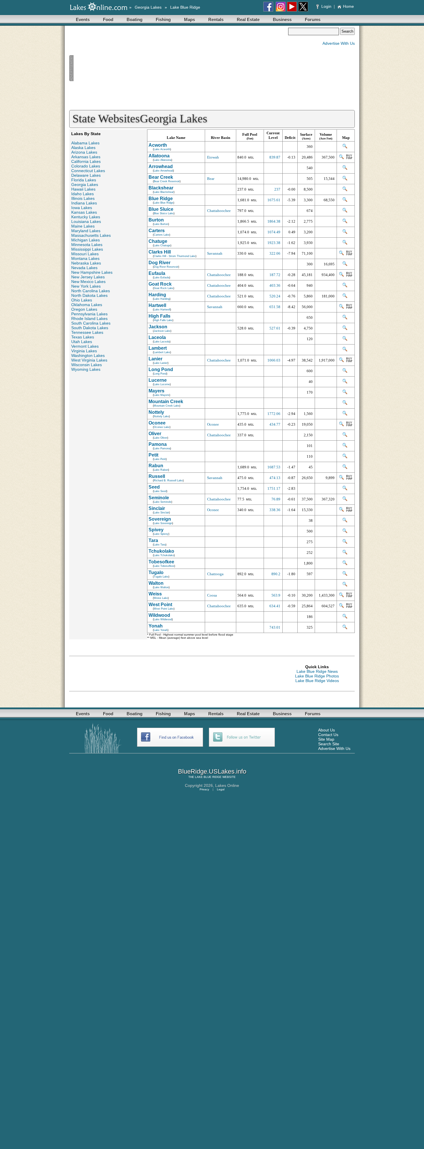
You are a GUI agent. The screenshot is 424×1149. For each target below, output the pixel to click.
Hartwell (157, 305)
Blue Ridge (161, 198)
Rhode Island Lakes (89, 318)
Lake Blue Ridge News (317, 671)
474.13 (274, 478)
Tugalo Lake (161, 576)
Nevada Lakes (84, 267)
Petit (153, 454)
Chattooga (215, 574)
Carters (157, 230)
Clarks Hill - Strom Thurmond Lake (175, 256)
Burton (156, 219)
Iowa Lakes (81, 207)
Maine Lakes (83, 226)
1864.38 (273, 221)
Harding (157, 294)
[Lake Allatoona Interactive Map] (341, 158)
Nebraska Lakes (86, 263)
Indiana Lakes (84, 203)
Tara (153, 540)
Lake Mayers (161, 395)
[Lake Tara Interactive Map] (345, 542)
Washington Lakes (88, 355)
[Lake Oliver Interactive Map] (345, 435)
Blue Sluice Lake (164, 213)
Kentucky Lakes (85, 217)
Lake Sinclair (161, 512)
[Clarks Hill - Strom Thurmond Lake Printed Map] (349, 254)
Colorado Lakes (85, 166)
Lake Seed (160, 491)
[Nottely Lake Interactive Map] (345, 414)
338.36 (274, 510)
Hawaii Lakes (83, 189)
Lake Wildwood (163, 619)
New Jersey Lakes (88, 277)
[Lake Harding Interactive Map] (345, 297)
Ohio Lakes (81, 300)
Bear (210, 178)
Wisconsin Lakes (86, 364)
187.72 (274, 275)
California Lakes (86, 161)
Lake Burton (161, 224)
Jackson (158, 326)
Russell (157, 476)
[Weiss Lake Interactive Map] (341, 596)
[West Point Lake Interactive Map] (341, 606)
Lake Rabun (161, 469)
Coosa (212, 595)
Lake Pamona (162, 448)
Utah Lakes (81, 341)
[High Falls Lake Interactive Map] (345, 318)
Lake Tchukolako (164, 555)
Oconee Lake (162, 427)
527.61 (274, 328)
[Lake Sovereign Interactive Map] (345, 521)
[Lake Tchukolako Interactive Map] (345, 553)
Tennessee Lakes (87, 332)
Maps (189, 19)
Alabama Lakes (85, 143)
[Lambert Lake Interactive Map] (345, 350)
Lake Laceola (162, 341)
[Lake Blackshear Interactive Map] (345, 190)
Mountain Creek (166, 401)
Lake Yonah (161, 630)
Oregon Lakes (84, 309)
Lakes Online (227, 785)
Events (83, 19)
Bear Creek (161, 177)
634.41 (274, 606)
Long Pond (161, 369)
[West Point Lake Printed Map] (349, 606)
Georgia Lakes (148, 7)
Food (108, 19)
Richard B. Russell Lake (168, 480)
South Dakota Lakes (89, 327)
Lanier (155, 358)
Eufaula (157, 273)
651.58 (274, 307)
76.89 (275, 499)
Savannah (214, 253)
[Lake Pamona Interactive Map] (345, 446)
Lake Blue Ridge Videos (317, 680)
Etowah (213, 157)
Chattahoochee (219, 210)
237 (277, 189)
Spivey (156, 529)
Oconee (157, 422)
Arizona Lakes (84, 152)
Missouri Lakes (85, 254)
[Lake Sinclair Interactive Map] (341, 510)
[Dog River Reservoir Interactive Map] (345, 264)
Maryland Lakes (85, 230)
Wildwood (159, 615)
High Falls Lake (163, 320)
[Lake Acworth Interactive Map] (345, 147)
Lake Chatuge (162, 245)
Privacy (204, 789)
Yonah (156, 625)
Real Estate (248, 19)
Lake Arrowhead (163, 170)
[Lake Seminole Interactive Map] (345, 500)
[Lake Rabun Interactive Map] (345, 467)
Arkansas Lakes (85, 156)
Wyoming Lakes (85, 369)
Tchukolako (161, 551)
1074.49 (273, 232)
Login (326, 6)
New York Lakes (86, 286)
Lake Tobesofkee (164, 566)
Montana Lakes (85, 258)
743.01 (274, 627)
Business (282, 19)
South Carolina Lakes (90, 323)
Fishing (163, 19)
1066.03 (273, 360)
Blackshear (161, 187)
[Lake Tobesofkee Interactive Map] (345, 564)
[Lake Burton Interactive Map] (345, 222)
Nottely (156, 412)
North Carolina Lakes (90, 290)
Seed (154, 487)
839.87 (274, 157)
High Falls (159, 316)
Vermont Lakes (85, 346)
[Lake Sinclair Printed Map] (349, 510)
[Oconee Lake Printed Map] (349, 425)
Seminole (159, 497)
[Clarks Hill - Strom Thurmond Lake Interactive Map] (341, 254)
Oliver (155, 433)
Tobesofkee (161, 561)
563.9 (275, 595)
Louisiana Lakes (86, 221)
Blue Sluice (161, 209)
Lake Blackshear (164, 192)
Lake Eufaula (161, 277)
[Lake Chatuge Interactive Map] (345, 243)
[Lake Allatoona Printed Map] (349, 158)
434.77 (274, 424)
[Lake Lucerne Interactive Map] (345, 382)
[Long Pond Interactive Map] (345, 371)
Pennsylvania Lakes (89, 314)
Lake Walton (161, 587)
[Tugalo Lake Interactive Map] (345, 574)
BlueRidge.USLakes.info (212, 771)
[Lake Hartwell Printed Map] (349, 307)
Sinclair (157, 508)
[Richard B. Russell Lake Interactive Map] (341, 478)
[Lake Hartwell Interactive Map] (341, 307)
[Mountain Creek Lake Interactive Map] (345, 403)
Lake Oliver (160, 437)
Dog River (159, 262)
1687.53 (273, 467)
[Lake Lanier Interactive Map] (341, 361)
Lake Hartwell (162, 309)
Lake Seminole (162, 501)
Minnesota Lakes (86, 244)
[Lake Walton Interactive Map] (345, 585)
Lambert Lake (162, 352)
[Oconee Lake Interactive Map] (341, 425)
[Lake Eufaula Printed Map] (349, 275)
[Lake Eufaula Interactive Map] (341, 275)
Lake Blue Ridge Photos (317, 676)
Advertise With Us (338, 43)
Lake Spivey (161, 533)
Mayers (156, 390)
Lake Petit (160, 459)
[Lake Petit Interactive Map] (345, 457)
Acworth (158, 145)
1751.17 (273, 488)
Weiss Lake (161, 598)
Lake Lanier (161, 363)
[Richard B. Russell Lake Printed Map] (349, 478)
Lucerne (158, 380)
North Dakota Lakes (89, 295)
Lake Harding (162, 298)
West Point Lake (164, 608)
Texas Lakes (82, 337)
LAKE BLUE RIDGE (208, 777)
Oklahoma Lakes (86, 304)
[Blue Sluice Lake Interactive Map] (345, 211)
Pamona (158, 444)
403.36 (274, 285)
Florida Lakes (83, 180)
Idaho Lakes (82, 193)
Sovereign (160, 519)
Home (348, 6)
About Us (326, 730)
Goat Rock (160, 284)
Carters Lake (161, 234)
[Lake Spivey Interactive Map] (345, 532)
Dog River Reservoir (166, 266)
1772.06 (273, 413)
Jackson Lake (162, 330)
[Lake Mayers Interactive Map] (345, 393)
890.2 (275, 574)
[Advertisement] (179, 68)
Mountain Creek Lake (166, 405)
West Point (160, 604)
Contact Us (328, 734)
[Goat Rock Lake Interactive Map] (345, 286)
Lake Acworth (162, 149)
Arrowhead (161, 166)
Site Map (326, 739)
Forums (312, 19)
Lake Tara (160, 544)
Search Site (328, 744)
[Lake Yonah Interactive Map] (345, 628)
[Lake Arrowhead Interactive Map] (345, 168)
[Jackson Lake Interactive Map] (345, 329)
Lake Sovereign (163, 523)
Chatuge (158, 241)
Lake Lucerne (162, 384)
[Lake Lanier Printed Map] (349, 361)
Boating (134, 19)
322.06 (274, 253)
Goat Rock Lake (163, 288)
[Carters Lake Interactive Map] (345, 232)
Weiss (155, 593)
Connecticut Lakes (88, 170)
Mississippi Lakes (87, 249)
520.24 (274, 296)
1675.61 (273, 200)
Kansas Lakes (84, 212)
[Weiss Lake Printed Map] (349, 596)
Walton (156, 583)
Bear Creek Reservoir (167, 181)
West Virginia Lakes (89, 360)
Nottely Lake (161, 416)
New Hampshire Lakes (91, 272)
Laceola (157, 337)
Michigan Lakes (85, 240)
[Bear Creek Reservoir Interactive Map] (345, 179)
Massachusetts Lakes (91, 235)
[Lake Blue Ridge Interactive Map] (345, 200)
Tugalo (156, 572)
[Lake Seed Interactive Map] (345, 489)
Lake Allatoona (162, 160)
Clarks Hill (160, 251)
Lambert (158, 348)
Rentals (216, 19)
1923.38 (273, 243)
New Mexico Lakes (88, 281)
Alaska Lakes (83, 147)
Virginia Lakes (84, 351)
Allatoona (159, 155)
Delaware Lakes (86, 175)
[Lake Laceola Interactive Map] (345, 339)
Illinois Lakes (83, 198)
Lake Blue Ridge (185, 7)
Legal (220, 789)
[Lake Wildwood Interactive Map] (345, 617)
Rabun (156, 465)
